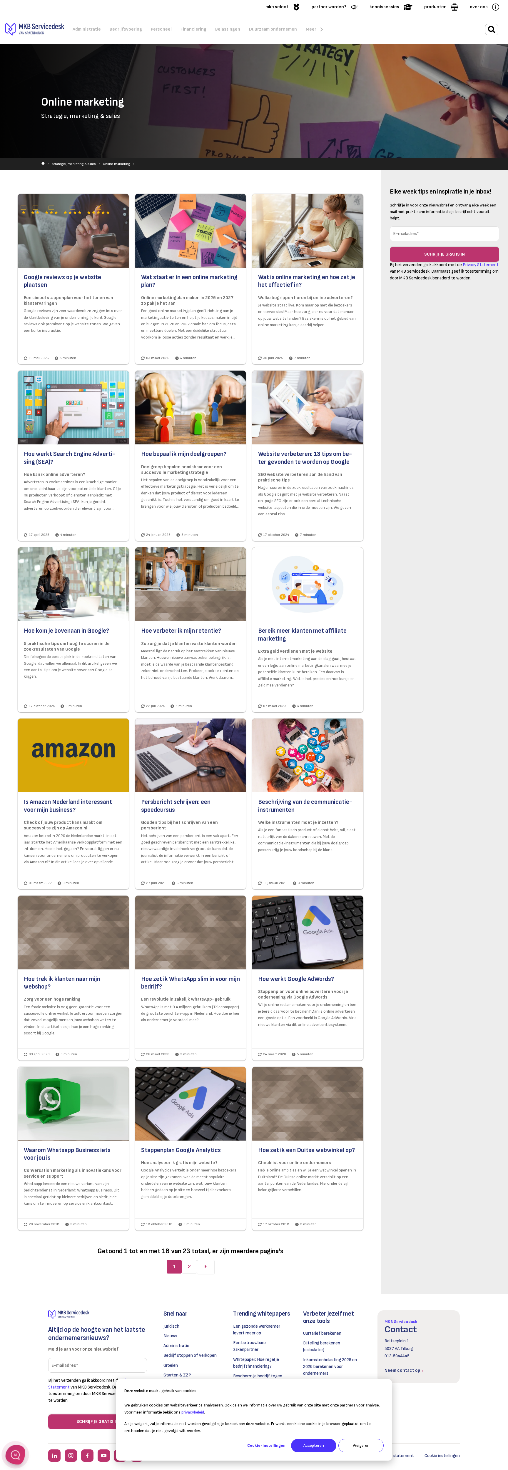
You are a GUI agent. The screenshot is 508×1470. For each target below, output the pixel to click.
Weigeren (361, 1445)
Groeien (170, 1365)
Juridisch (171, 1326)
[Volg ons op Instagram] (71, 1455)
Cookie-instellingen (266, 1445)
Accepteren (313, 1445)
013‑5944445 (397, 1356)
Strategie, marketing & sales (74, 164)
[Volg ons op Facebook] (87, 1455)
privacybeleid (192, 1412)
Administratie (176, 1346)
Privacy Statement (481, 265)
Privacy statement (396, 1456)
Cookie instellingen (442, 1456)
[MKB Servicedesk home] (97, 1314)
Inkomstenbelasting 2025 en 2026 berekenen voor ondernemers (330, 1366)
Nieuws (170, 1336)
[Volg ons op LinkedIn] (54, 1455)
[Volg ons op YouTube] (104, 1455)
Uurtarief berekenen (322, 1333)
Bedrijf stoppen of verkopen (190, 1355)
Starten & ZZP (177, 1375)
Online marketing (116, 164)
